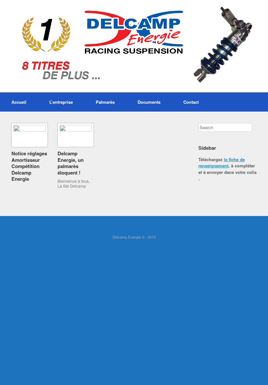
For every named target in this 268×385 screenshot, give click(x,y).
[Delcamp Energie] (134, 46)
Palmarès (105, 102)
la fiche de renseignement (221, 162)
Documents (149, 102)
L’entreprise (61, 102)
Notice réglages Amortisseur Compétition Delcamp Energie (29, 166)
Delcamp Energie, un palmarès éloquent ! (71, 163)
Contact (191, 102)
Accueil (18, 102)
